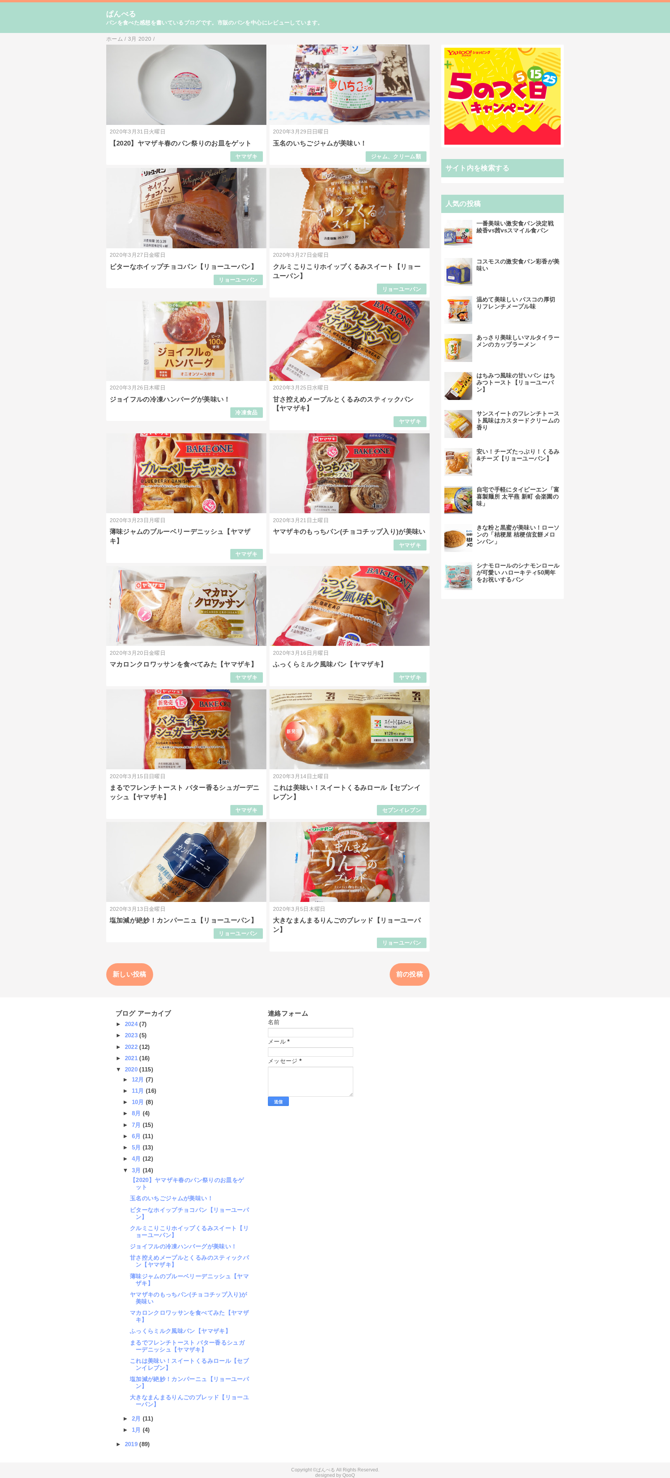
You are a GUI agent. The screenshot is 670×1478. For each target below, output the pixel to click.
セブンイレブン (401, 810)
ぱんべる (121, 14)
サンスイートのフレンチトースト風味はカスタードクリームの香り (518, 420)
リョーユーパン (238, 280)
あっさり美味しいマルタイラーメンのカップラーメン (518, 341)
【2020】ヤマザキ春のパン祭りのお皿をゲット (181, 143)
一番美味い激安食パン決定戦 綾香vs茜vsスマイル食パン (515, 227)
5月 (137, 1147)
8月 (137, 1113)
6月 (137, 1136)
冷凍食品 (246, 412)
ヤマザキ (246, 156)
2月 (137, 1418)
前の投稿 (409, 974)
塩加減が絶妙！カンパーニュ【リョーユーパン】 (183, 920)
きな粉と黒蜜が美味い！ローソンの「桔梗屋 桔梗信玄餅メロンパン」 (518, 534)
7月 (137, 1124)
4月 (137, 1158)
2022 (132, 1047)
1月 (137, 1429)
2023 (132, 1035)
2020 (132, 1069)
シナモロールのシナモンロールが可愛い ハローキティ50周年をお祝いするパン (518, 572)
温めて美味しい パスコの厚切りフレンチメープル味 (516, 303)
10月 (139, 1102)
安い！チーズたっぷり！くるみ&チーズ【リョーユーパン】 (518, 455)
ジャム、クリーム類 (396, 156)
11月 (139, 1090)
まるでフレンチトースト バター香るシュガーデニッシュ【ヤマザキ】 (187, 1346)
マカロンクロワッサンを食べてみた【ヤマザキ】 (183, 664)
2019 (132, 1444)
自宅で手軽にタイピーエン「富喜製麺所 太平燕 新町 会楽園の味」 (518, 496)
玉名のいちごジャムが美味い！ (320, 143)
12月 (139, 1079)
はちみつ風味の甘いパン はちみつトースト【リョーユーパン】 (516, 382)
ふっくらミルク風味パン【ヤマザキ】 (330, 664)
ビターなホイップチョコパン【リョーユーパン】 (183, 266)
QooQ (348, 1475)
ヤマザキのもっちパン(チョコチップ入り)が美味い (349, 531)
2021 (132, 1058)
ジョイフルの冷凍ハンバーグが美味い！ (170, 399)
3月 (137, 1170)
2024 (132, 1024)
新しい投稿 (130, 974)
